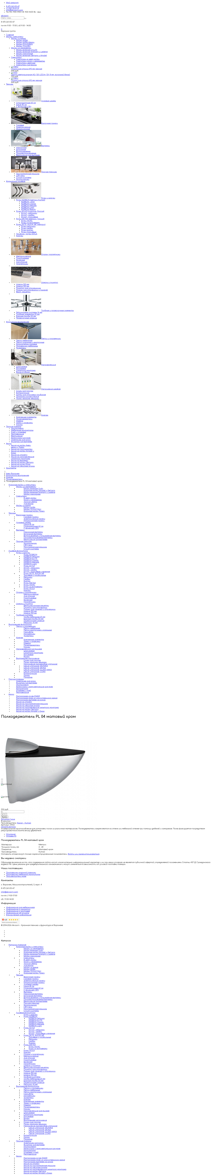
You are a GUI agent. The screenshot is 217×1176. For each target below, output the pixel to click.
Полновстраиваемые (26, 153)
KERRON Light (27, 207)
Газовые (20, 125)
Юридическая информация (18, 915)
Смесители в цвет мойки (28, 59)
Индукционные (23, 129)
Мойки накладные (24, 54)
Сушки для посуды (24, 391)
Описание (10, 834)
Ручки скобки (27, 228)
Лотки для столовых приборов (31, 395)
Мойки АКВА (22, 40)
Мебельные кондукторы (22, 430)
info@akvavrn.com (14, 10)
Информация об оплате (17, 913)
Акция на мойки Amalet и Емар (30, 711)
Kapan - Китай (24, 823)
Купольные (21, 149)
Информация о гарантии (18, 909)
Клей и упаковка (18, 432)
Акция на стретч (19, 455)
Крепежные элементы (26, 417)
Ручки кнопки (27, 230)
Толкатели (21, 348)
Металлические (23, 256)
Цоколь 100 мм (22, 284)
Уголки (19, 425)
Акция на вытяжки (19, 460)
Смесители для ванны (26, 65)
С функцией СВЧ (23, 107)
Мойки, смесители (14, 37)
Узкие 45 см (21, 105)
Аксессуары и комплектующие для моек (34, 687)
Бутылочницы (22, 393)
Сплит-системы (23, 178)
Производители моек (16, 876)
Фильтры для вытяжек (21, 442)
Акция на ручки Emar (21, 464)
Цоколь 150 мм (22, 286)
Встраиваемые (23, 151)
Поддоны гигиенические (27, 397)
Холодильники (22, 179)
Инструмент (17, 428)
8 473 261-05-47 (13, 6)
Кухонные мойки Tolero (34, 511)
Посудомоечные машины (27, 174)
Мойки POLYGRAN (24, 44)
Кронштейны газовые (26, 344)
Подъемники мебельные (27, 346)
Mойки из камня (18, 39)
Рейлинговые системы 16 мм (29, 312)
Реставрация (17, 434)
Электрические (23, 127)
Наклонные (21, 148)
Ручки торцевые (28, 232)
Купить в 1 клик (8, 819)
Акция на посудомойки (21, 449)
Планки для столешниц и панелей (32, 290)
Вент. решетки (23, 292)
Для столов (21, 262)
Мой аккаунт (12, 3)
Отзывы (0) (11, 836)
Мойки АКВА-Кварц (25, 42)
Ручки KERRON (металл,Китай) (30, 200)
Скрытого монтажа (26, 370)
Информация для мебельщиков (20, 907)
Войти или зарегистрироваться (83, 854)
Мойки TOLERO (23, 46)
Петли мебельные (24, 340)
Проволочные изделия (26, 318)
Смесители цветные (25, 63)
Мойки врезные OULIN (26, 50)
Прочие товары (13, 427)
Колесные (20, 260)
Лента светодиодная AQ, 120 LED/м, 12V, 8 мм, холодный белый (40, 75)
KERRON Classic (28, 204)
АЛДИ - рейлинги (29, 213)
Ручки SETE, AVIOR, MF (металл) (30, 224)
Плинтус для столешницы (28, 288)
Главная (10, 35)
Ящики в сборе (23, 372)
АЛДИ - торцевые (29, 217)
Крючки (19, 236)
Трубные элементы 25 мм (28, 314)
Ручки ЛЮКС (27, 221)
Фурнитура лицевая (15, 181)
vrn (4, 16)
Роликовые (21, 369)
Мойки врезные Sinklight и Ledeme (32, 52)
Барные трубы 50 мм (26, 316)
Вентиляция (16, 436)
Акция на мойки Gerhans (22, 462)
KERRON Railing (28, 209)
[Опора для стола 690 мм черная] (14, 67)
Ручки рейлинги (28, 226)
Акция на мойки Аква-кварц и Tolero (21, 446)
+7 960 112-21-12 (12, 8)
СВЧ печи (20, 176)
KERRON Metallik (29, 206)
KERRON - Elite (28, 202)
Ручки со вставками (30, 223)
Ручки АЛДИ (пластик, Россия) (30, 211)
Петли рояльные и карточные (30, 342)
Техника (9, 84)
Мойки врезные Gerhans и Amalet (31, 55)
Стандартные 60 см (26, 103)
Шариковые (21, 367)
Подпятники (22, 264)
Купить (4, 817)
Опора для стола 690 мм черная (26, 69)
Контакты (11, 468)
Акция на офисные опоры (23, 466)
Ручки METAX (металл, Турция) (30, 219)
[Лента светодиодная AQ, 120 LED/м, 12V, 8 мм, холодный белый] (14, 73)
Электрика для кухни (21, 440)
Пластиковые (22, 258)
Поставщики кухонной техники (21, 873)
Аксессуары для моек (21, 438)
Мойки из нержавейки (21, 48)
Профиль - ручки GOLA (26, 234)
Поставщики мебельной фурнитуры (23, 874)
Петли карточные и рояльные (38, 1092)
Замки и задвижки (24, 423)
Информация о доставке (18, 911)
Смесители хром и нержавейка (30, 61)
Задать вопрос (8, 827)
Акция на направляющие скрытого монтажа (22, 458)
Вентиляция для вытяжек (28, 155)
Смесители (16, 57)
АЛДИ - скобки (27, 215)
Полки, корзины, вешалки (27, 398)
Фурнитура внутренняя (17, 322)
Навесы (19, 421)
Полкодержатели (24, 419)
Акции (9, 444)
